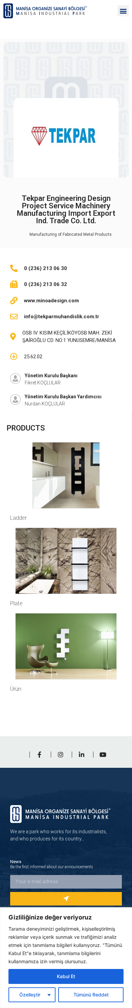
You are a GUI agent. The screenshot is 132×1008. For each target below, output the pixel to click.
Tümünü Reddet (91, 994)
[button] (123, 10)
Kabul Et (66, 976)
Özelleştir (29, 994)
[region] (66, 957)
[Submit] (66, 899)
